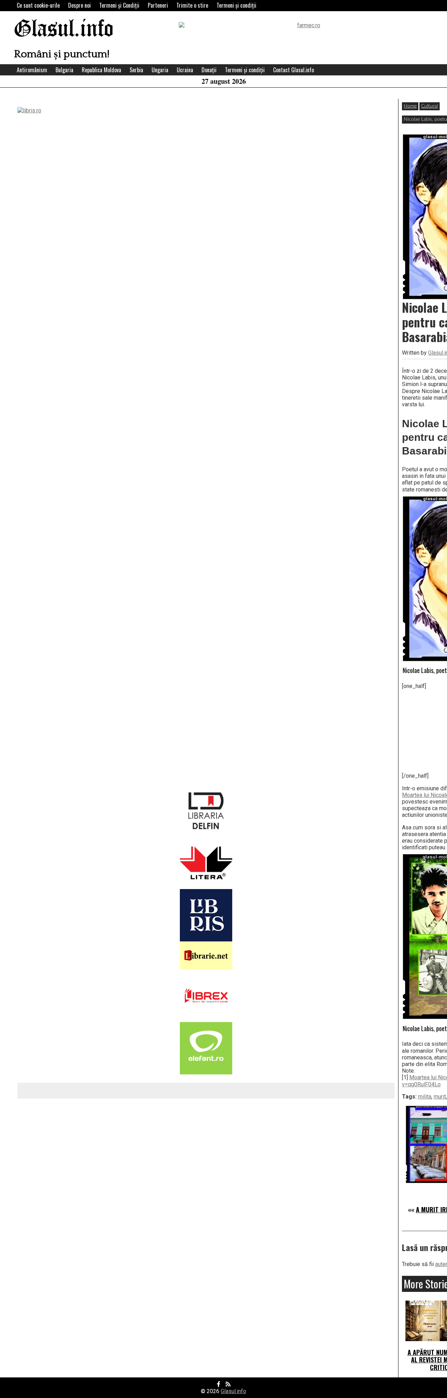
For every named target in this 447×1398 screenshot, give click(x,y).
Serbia (136, 70)
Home (410, 106)
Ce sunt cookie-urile (38, 5)
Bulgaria (64, 70)
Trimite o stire (192, 5)
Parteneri (158, 5)
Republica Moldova (101, 70)
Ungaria (160, 70)
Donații (209, 70)
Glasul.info (63, 29)
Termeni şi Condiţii (119, 5)
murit (440, 1096)
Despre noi (79, 5)
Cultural (429, 106)
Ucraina (185, 70)
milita (424, 1096)
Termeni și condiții (236, 5)
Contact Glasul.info (293, 70)
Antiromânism (32, 70)
